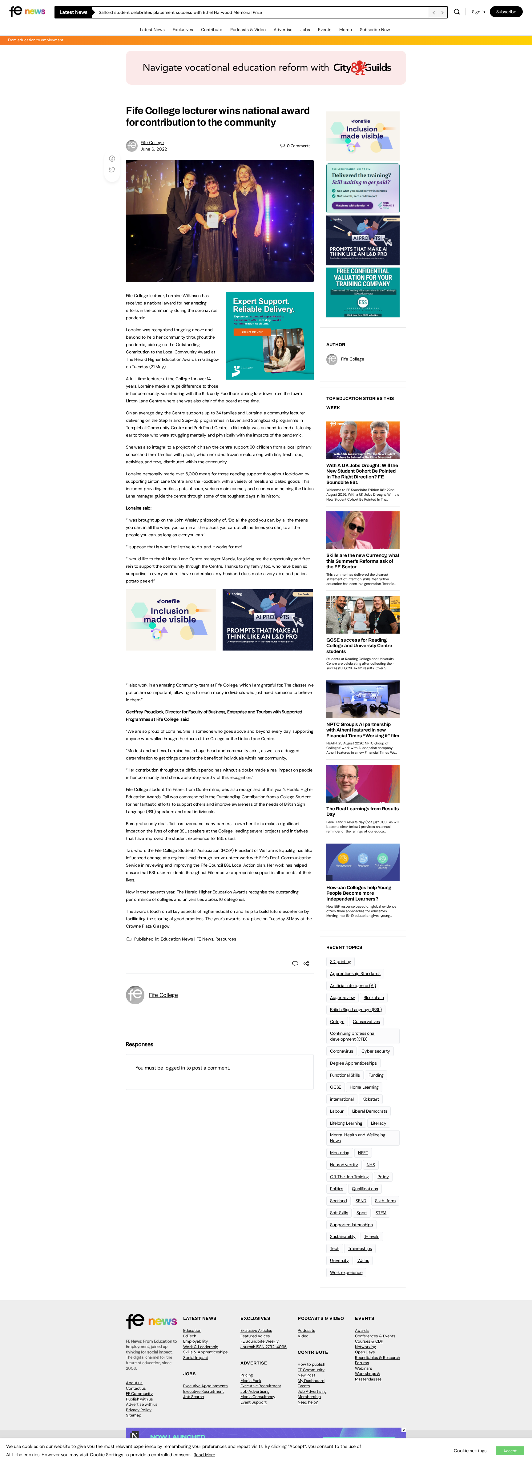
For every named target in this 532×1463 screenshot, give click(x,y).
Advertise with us (142, 1404)
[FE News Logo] (27, 11)
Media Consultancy (257, 1396)
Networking (365, 1346)
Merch (345, 29)
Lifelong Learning (346, 1123)
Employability (195, 1341)
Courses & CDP (369, 1341)
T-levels (371, 1236)
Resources (226, 939)
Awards (362, 1330)
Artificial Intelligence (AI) (353, 985)
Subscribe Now (375, 29)
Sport (362, 1212)
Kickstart (370, 1099)
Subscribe (506, 11)
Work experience (346, 1272)
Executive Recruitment (203, 1391)
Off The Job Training (349, 1176)
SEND (361, 1200)
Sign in (478, 11)
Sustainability (343, 1236)
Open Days (365, 1352)
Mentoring (339, 1152)
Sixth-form (385, 1200)
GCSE (335, 1087)
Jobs (305, 29)
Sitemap (133, 1415)
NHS (371, 1164)
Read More (204, 1454)
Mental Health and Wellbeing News (357, 1137)
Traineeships (360, 1248)
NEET (363, 1152)
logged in (174, 1068)
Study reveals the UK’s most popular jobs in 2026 (148, 12)
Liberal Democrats (369, 1111)
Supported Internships (351, 1224)
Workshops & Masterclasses (368, 1376)
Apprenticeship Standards (355, 973)
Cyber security (375, 1051)
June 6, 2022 (154, 149)
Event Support (253, 1402)
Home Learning (364, 1087)
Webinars (363, 1368)
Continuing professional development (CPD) (352, 1036)
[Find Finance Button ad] (363, 188)
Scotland (338, 1200)
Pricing (246, 1375)
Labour (337, 1111)
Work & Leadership (200, 1346)
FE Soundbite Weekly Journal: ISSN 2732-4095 (263, 1344)
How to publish (311, 1364)
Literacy (378, 1123)
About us (134, 1382)
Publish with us (139, 1399)
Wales (363, 1260)
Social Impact (195, 1357)
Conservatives (366, 1021)
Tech (334, 1248)
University (339, 1260)
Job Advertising (254, 1391)
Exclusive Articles (256, 1330)
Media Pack (250, 1380)
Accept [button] (510, 1450)
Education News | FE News (187, 939)
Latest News (152, 29)
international (342, 1099)
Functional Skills (345, 1075)
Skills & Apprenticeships (205, 1352)
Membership (309, 1396)
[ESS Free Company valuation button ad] (363, 292)
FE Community (139, 1393)
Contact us (136, 1388)
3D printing (340, 961)
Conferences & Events (375, 1336)
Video (303, 1336)
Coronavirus (341, 1051)
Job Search (193, 1396)
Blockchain (374, 997)
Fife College (152, 142)
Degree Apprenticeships (353, 1063)
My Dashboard (311, 1380)
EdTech (189, 1336)
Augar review (342, 997)
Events (324, 29)
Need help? (308, 1402)
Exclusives (183, 29)
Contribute (211, 29)
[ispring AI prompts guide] (268, 647)
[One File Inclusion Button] (171, 647)
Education (192, 1330)
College (337, 1021)
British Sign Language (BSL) (356, 1009)
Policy (383, 1176)
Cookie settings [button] (470, 1451)
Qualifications (365, 1188)
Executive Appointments (205, 1385)
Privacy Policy (138, 1410)
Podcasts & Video (248, 29)
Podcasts (306, 1330)
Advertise (283, 29)
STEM (381, 1212)
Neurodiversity (344, 1164)
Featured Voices (255, 1336)
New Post (306, 1375)
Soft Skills (339, 1212)
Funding (376, 1075)
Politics (336, 1188)
